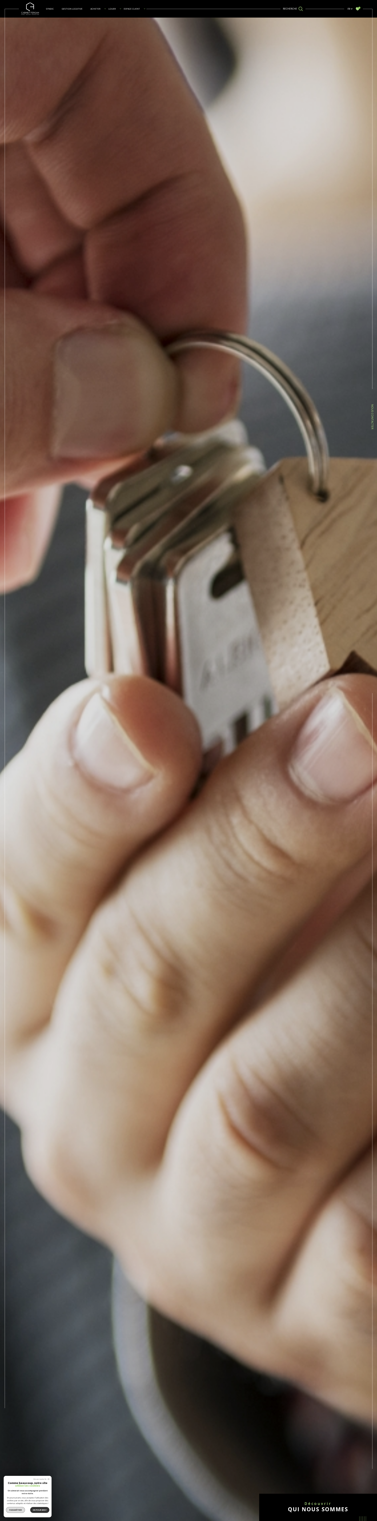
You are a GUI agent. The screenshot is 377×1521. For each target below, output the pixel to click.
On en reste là (39, 1479)
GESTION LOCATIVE (72, 8)
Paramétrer (15, 1510)
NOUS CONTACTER (372, 416)
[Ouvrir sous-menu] (105, 9)
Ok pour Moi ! (40, 1510)
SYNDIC (50, 8)
